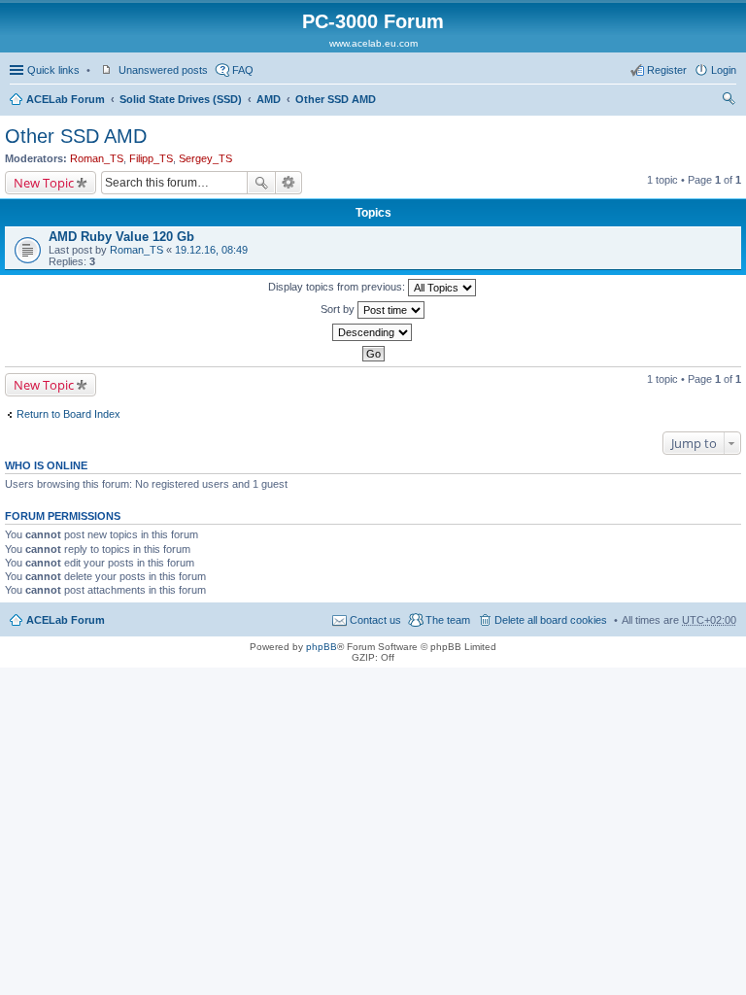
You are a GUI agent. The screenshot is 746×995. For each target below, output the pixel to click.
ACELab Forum (65, 99)
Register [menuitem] (667, 70)
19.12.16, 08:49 (211, 250)
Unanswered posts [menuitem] (163, 70)
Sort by (339, 309)
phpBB (321, 646)
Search (261, 182)
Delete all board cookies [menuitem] (550, 620)
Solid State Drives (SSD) (180, 99)
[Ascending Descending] (373, 332)
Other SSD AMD (335, 99)
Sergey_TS (205, 158)
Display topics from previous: (338, 286)
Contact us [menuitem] (375, 620)
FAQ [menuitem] (243, 70)
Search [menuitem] (728, 101)
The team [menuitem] (447, 620)
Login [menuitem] (723, 70)
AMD (268, 99)
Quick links (53, 70)
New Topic (44, 182)
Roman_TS (96, 158)
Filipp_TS (151, 158)
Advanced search (289, 182)
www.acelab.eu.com (373, 43)
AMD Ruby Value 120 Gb (121, 236)
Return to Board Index (68, 414)
